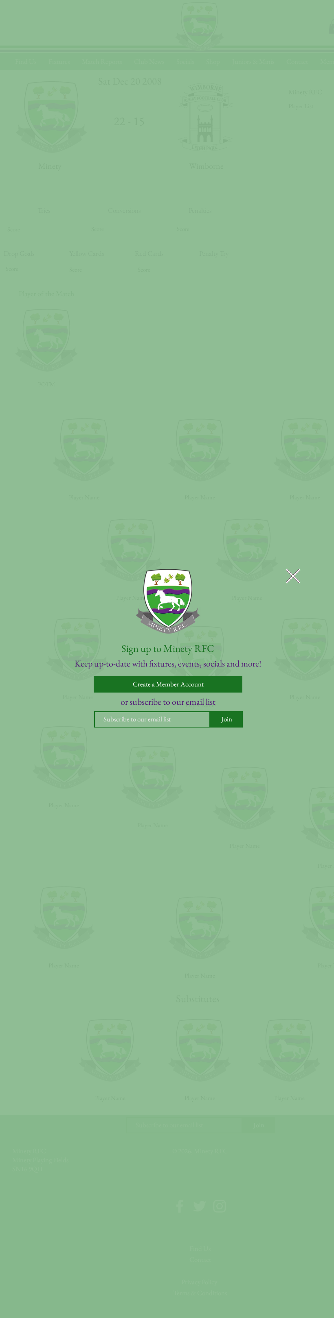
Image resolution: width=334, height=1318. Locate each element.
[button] (293, 576)
